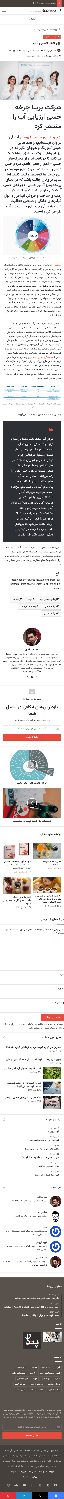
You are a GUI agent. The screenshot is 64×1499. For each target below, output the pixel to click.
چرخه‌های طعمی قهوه (41, 137)
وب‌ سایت (59, 1002)
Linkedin (15, 668)
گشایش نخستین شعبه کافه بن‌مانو (41, 3)
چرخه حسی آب (29, 606)
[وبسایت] (36, 677)
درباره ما (22, 1471)
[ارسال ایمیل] (42, 50)
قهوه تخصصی (22, 1378)
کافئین (40, 1389)
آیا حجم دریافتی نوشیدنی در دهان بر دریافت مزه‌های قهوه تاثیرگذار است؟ (47, 899)
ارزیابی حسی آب (48, 599)
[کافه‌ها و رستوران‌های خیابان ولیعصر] (52, 1102)
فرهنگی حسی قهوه (42, 357)
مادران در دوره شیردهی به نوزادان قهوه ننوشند (33, 1047)
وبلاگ (41, 1471)
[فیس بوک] (32, 677)
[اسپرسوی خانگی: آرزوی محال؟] (52, 1337)
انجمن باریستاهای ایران (50, 1373)
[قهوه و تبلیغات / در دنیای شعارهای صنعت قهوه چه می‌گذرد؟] (52, 1088)
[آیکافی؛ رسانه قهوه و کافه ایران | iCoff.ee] (43, 10)
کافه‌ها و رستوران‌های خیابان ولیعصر (23, 1098)
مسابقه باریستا (37, 1384)
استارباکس (45, 1367)
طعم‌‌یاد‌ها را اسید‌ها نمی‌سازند (52, 863)
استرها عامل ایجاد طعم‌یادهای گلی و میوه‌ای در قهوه (17, 900)
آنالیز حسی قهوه (41, 29)
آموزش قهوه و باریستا (32, 1477)
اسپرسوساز (21, 1367)
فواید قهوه (45, 1378)
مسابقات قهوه (54, 1384)
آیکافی (58, 265)
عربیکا (57, 1378)
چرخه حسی (50, 606)
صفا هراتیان (51, 50)
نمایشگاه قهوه (54, 1389)
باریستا (33, 1373)
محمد (44, 1227)
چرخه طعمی (50, 613)
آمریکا (57, 1367)
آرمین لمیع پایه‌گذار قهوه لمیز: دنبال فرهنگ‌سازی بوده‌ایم (33, 1059)
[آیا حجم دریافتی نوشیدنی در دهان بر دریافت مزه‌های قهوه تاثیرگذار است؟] (47, 885)
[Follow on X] (44, 50)
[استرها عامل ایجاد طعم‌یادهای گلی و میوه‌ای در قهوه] (17, 885)
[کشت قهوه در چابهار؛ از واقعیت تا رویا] (52, 1073)
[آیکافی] (32, 19)
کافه (31, 1389)
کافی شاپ (21, 1389)
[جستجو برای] (60, 11)
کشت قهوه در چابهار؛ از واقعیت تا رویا (22, 1068)
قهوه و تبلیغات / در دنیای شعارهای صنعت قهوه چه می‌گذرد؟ (24, 1084)
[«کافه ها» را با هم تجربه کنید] (32, 1340)
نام (62, 974)
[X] (28, 677)
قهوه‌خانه (54, 29)
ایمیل (61, 988)
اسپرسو (34, 1367)
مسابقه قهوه (20, 1384)
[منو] (4, 11)
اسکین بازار (42, 1212)
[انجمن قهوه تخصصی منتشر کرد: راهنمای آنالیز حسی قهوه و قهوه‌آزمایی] (17, 850)
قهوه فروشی (41, 1243)
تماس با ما (32, 1471)
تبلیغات (13, 1471)
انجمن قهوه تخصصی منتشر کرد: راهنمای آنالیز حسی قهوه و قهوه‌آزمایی (17, 865)
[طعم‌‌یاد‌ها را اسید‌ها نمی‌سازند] (47, 850)
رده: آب (16, 599)
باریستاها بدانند (18, 1373)
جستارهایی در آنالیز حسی (31, 668)
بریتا (30, 599)
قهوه (35, 1378)
